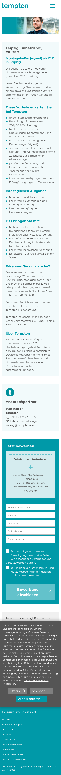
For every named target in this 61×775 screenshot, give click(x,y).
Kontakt (6, 719)
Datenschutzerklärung (36, 680)
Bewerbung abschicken (28, 592)
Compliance (8, 749)
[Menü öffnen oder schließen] (52, 6)
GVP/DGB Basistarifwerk (14, 759)
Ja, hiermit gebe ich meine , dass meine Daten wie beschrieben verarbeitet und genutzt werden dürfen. (29, 557)
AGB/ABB (7, 734)
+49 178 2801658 (26, 417)
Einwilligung (18, 555)
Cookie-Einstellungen (13, 754)
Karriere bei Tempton (12, 724)
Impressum (8, 729)
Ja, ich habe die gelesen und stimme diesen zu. (32, 571)
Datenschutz (8, 739)
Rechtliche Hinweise (12, 744)
